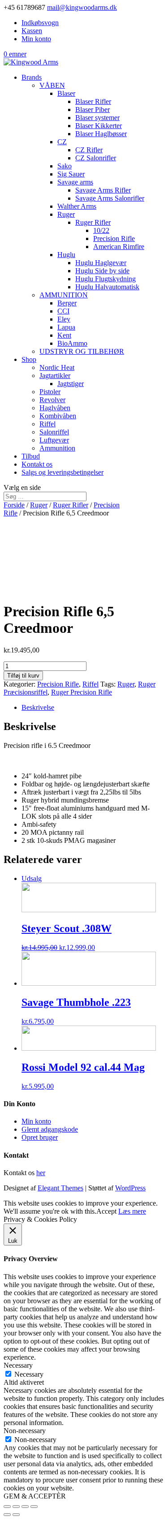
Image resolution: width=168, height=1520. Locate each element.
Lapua (66, 327)
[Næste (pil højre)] (16, 1514)
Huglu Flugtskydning (105, 279)
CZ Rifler (89, 150)
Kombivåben (57, 416)
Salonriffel (54, 432)
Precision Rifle (114, 238)
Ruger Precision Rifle (81, 692)
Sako (64, 166)
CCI (63, 311)
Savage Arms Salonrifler (109, 198)
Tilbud (31, 456)
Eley (63, 319)
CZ (62, 142)
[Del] (16, 1506)
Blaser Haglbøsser (101, 133)
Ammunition (57, 448)
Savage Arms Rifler (103, 190)
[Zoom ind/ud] (34, 1506)
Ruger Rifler (93, 222)
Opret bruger (40, 1137)
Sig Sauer (71, 174)
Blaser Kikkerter (98, 125)
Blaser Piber (92, 109)
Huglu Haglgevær (100, 262)
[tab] (93, 708)
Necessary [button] (18, 1365)
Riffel (47, 424)
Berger (67, 303)
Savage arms (75, 182)
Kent (64, 335)
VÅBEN (52, 85)
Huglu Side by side (102, 271)
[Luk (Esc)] (7, 1506)
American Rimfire (118, 246)
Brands (32, 77)
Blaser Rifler (93, 101)
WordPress (130, 1188)
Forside (14, 505)
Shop (29, 359)
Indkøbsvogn (40, 22)
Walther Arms (76, 206)
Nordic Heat (56, 367)
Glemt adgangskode (50, 1129)
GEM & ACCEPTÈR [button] (35, 1496)
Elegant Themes (60, 1188)
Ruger (66, 214)
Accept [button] (106, 1211)
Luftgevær (54, 440)
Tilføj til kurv (23, 675)
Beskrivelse (38, 707)
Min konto (36, 39)
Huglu (66, 254)
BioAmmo (72, 343)
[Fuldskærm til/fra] (25, 1506)
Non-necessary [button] (25, 1430)
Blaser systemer (97, 117)
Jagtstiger (70, 383)
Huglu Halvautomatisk (107, 287)
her (40, 1172)
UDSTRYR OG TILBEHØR (81, 351)
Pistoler (49, 391)
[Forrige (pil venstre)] (7, 1514)
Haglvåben (54, 408)
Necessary (28, 1374)
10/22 (101, 230)
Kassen (32, 30)
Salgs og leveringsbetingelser (62, 472)
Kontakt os (37, 464)
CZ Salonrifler (95, 158)
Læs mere (132, 1211)
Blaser (66, 93)
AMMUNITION (63, 295)
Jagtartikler (54, 375)
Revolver (52, 400)
